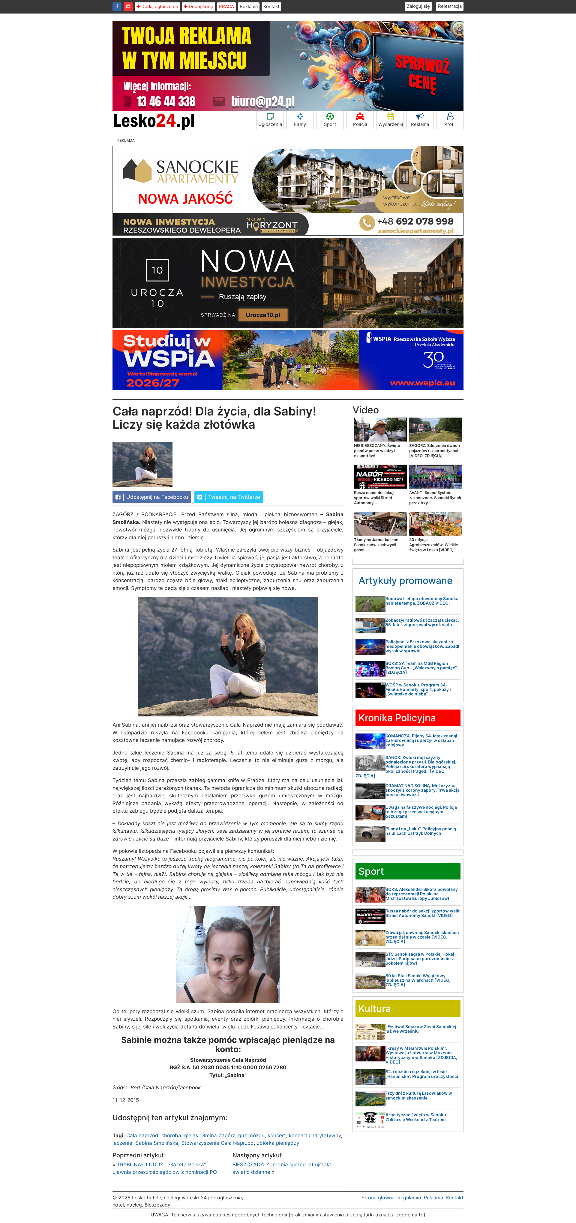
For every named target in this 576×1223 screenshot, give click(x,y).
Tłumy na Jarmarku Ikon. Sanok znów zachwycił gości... (377, 544)
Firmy (300, 124)
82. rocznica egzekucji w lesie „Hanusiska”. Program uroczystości (422, 1074)
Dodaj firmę (200, 6)
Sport (330, 124)
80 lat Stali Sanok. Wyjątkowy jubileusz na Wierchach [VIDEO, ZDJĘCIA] (418, 980)
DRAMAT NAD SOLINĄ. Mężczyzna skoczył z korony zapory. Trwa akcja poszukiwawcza (423, 790)
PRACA (226, 6)
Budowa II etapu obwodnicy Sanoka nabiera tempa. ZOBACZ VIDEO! (422, 601)
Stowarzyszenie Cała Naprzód (217, 1143)
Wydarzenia (390, 124)
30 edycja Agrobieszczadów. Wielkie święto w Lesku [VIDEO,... (433, 544)
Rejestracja (450, 6)
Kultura (374, 1008)
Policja (360, 124)
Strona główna (378, 1198)
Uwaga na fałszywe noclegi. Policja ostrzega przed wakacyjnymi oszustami (421, 812)
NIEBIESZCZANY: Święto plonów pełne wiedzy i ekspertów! (377, 450)
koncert (277, 1135)
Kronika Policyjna (397, 718)
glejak (191, 1135)
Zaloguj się (418, 6)
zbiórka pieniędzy (278, 1143)
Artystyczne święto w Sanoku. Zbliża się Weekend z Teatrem (416, 1117)
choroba (171, 1135)
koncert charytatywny (315, 1135)
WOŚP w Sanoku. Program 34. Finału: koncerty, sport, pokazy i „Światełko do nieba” (418, 689)
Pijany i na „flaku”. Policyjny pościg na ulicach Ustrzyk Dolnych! (421, 831)
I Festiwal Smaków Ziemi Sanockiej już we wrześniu (421, 1029)
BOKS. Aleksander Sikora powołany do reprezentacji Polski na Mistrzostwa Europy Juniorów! (422, 894)
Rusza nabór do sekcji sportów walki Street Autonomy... (374, 497)
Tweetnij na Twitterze (233, 497)
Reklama (249, 6)
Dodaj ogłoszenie (159, 6)
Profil (450, 124)
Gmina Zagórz (218, 1135)
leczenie (122, 1143)
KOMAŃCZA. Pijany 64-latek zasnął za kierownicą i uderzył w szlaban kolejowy (421, 740)
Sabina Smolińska (156, 1143)
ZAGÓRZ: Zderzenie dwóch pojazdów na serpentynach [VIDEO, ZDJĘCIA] (434, 450)
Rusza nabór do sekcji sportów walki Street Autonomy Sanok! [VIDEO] (423, 913)
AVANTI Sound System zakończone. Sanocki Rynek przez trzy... (435, 497)
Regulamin (409, 1198)
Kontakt (271, 6)
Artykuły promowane (405, 580)
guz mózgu (251, 1135)
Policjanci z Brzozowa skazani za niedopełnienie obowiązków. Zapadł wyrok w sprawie (422, 646)
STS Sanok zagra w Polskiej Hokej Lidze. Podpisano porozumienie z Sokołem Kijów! (420, 958)
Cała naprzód (142, 1135)
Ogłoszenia (270, 124)
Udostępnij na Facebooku (156, 497)
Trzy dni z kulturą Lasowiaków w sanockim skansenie (419, 1095)
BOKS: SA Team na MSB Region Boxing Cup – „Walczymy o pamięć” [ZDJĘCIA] (421, 668)
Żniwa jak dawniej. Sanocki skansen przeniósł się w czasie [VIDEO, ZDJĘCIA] (422, 937)
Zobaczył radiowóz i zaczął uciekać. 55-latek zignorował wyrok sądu (422, 622)
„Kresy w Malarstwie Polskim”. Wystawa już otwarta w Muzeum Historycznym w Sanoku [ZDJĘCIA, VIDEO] (421, 1055)
